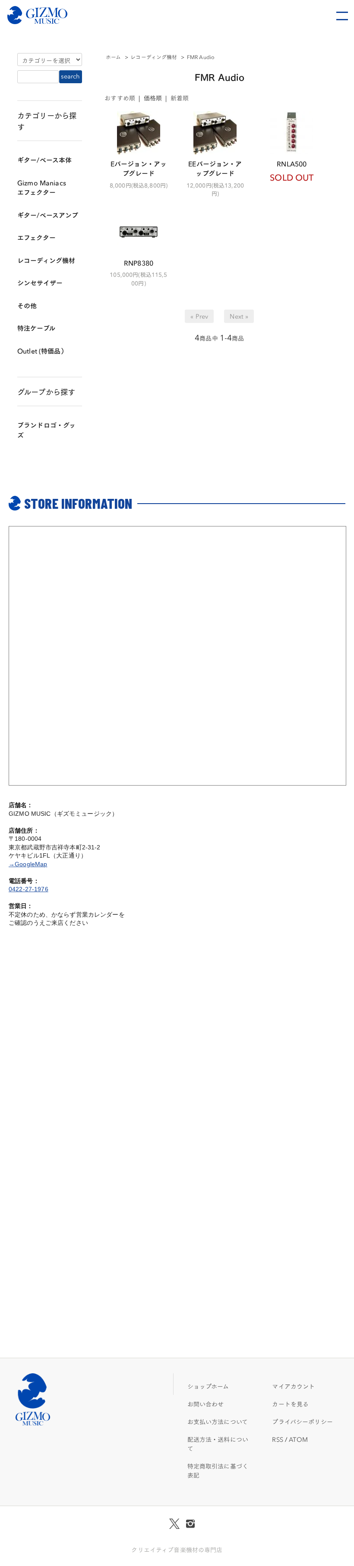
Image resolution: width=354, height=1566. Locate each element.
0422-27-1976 (28, 889)
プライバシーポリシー (302, 1421)
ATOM (298, 1439)
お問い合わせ (205, 1404)
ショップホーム (208, 1386)
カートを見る (290, 1404)
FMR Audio (201, 57)
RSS (277, 1439)
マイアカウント (293, 1386)
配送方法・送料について (217, 1443)
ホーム (113, 57)
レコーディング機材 (153, 57)
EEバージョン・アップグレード (215, 168)
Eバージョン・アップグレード (139, 168)
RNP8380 (138, 262)
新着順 (180, 98)
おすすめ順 (119, 98)
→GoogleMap (28, 864)
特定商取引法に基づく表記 (217, 1470)
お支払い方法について (217, 1421)
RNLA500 (292, 163)
